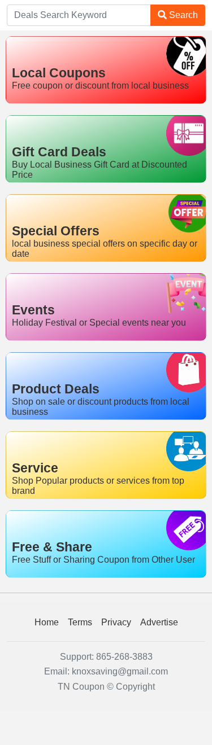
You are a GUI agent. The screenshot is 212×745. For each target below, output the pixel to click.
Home (46, 622)
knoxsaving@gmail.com (120, 671)
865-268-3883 (124, 656)
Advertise (159, 622)
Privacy (116, 622)
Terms (80, 622)
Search (182, 15)
